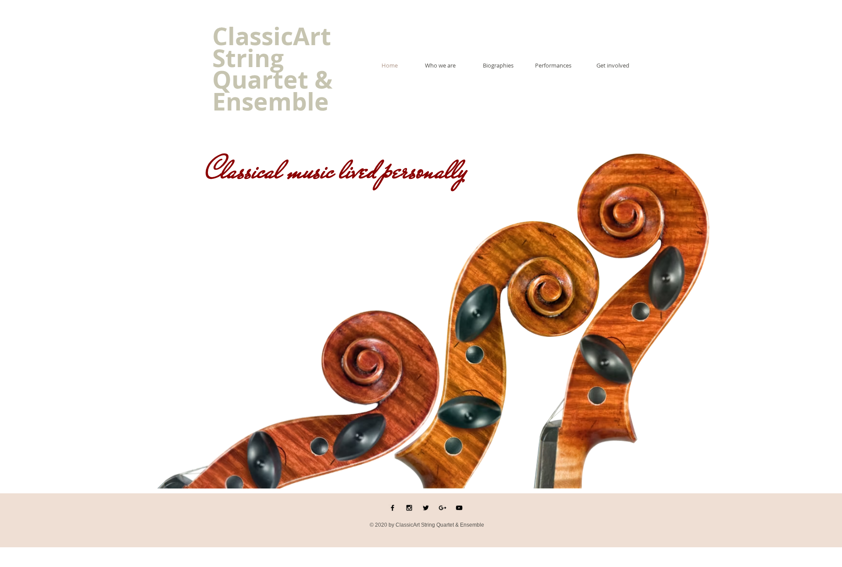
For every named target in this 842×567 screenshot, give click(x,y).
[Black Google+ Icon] (442, 508)
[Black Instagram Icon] (409, 508)
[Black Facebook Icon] (392, 508)
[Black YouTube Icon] (459, 508)
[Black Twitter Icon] (426, 508)
